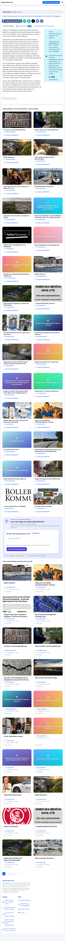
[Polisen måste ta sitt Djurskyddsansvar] (48, 124)
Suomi (20, 12)
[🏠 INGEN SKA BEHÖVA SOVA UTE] (48, 298)
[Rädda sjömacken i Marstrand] (48, 181)
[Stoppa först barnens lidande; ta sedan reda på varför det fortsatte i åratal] (16, 357)
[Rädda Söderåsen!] (16, 152)
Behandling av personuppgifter (44, 26)
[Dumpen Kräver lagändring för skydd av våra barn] (48, 328)
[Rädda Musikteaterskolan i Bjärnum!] (16, 473)
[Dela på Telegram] (29, 21)
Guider (4, 897)
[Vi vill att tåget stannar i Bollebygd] (16, 501)
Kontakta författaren (10, 98)
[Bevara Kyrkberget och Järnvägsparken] (48, 239)
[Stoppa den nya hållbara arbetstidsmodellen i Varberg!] (48, 415)
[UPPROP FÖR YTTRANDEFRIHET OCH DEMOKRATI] (16, 240)
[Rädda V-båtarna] (48, 268)
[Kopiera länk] (42, 21)
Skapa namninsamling (18, 549)
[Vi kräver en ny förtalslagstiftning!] (16, 124)
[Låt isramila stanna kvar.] (16, 444)
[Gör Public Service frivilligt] (48, 501)
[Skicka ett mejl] (37, 21)
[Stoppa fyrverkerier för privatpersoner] (48, 356)
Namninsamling (8, 26)
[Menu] (62, 2)
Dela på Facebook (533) (13, 21)
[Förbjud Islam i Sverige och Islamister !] (48, 385)
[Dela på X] (33, 21)
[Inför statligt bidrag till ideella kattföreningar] (48, 152)
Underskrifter (24, 26)
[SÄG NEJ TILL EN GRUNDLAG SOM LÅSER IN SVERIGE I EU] (16, 269)
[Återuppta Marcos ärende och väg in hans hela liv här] (16, 328)
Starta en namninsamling (51, 2)
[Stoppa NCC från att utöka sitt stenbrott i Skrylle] (16, 211)
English (14, 12)
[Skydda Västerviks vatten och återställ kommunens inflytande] (16, 415)
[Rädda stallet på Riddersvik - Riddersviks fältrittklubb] (16, 298)
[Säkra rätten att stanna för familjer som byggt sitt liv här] (16, 182)
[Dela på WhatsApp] (24, 21)
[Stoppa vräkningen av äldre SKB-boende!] (48, 473)
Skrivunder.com (7, 2)
